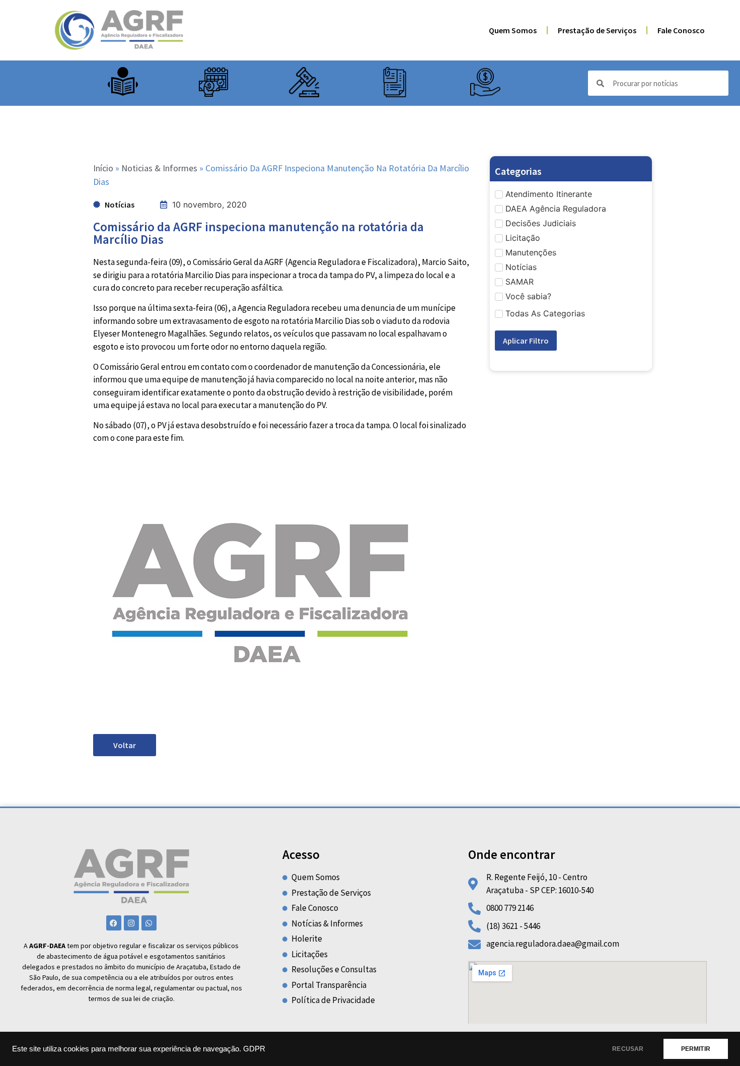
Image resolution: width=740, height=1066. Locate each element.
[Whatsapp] (149, 922)
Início (103, 168)
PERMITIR (695, 1048)
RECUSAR (627, 1048)
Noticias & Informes (159, 168)
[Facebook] (113, 922)
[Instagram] (131, 922)
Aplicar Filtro (526, 341)
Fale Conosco (681, 30)
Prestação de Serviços (597, 30)
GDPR (254, 1049)
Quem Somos (513, 30)
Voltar (124, 745)
